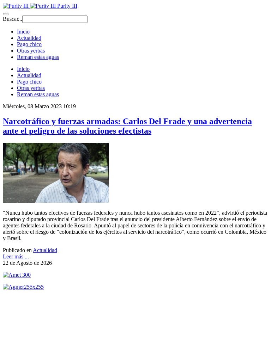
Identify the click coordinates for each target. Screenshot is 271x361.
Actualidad (29, 38)
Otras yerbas (31, 51)
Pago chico (29, 44)
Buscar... (12, 19)
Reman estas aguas (38, 57)
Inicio (23, 32)
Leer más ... (16, 256)
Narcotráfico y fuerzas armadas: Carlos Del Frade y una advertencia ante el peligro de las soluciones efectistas (127, 126)
